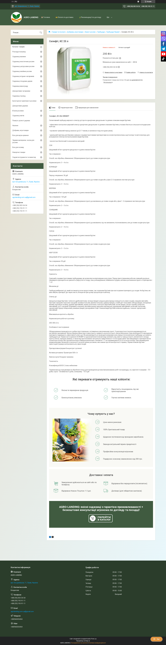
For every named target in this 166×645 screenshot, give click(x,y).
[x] (53, 537)
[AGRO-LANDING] (16, 17)
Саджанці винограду (20, 86)
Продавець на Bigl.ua (83, 641)
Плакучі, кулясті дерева (21, 120)
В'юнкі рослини (18, 111)
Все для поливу (18, 147)
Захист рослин (90, 32)
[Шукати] (40, 32)
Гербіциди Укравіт (113, 32)
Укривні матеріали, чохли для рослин (23, 141)
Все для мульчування (20, 135)
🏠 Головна (45, 17)
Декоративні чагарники (21, 91)
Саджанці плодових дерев (22, 81)
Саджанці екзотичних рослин (23, 61)
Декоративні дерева (20, 106)
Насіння (15, 125)
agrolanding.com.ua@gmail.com (23, 197)
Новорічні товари (18, 152)
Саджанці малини (19, 56)
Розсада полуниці (19, 52)
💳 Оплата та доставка (64, 17)
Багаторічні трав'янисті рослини (24, 101)
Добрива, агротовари (75, 32)
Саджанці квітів (18, 115)
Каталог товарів (18, 47)
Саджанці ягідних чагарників (23, 76)
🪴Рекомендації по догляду (90, 17)
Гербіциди (101, 32)
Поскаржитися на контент (79, 643)
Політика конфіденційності (97, 643)
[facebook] (50, 537)
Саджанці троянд (19, 96)
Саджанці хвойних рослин (22, 71)
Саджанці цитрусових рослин (23, 66)
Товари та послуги (58, 32)
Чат (158, 639)
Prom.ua (93, 639)
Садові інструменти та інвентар (24, 157)
